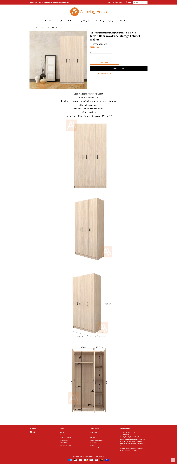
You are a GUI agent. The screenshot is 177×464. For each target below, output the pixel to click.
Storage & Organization (85, 21)
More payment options (104, 73)
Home (31, 28)
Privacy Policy (64, 440)
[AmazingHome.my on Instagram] (34, 432)
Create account (119, 2)
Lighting (110, 21)
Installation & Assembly (124, 21)
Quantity (93, 52)
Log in (110, 2)
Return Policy (63, 443)
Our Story (62, 432)
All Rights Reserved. (99, 456)
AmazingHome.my (88, 456)
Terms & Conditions (65, 437)
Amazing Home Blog (65, 445)
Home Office (49, 21)
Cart (129, 2)
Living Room (61, 21)
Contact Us (63, 435)
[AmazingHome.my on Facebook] (31, 432)
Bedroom (71, 21)
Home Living (100, 21)
